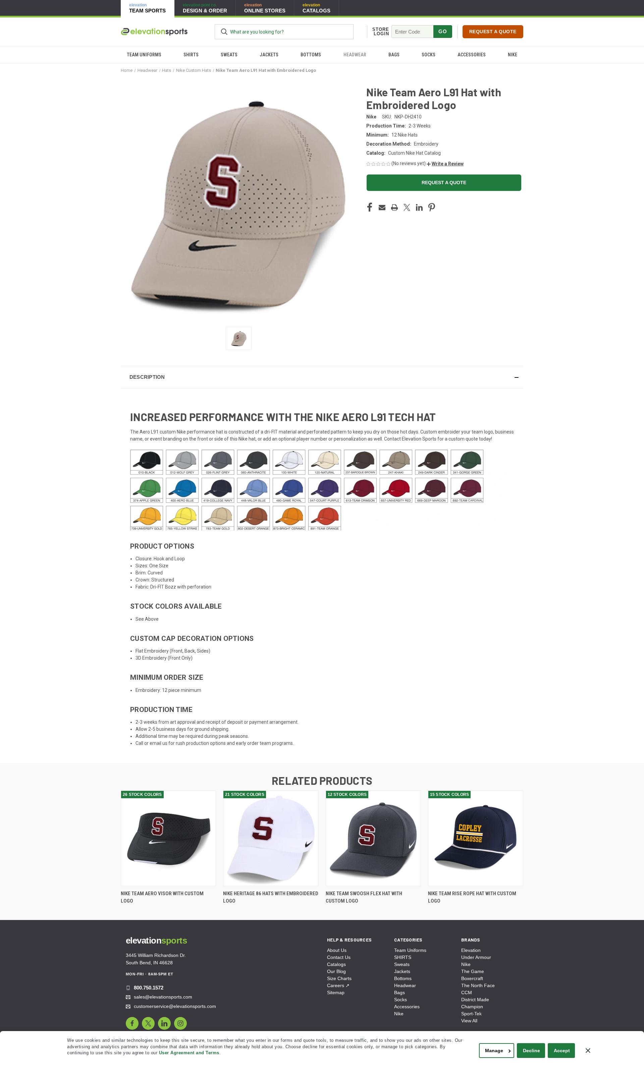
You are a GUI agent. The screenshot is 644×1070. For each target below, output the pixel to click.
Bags (393, 54)
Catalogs (336, 964)
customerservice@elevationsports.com (175, 1006)
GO (442, 31)
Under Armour (476, 957)
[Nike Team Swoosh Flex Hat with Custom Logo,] (373, 838)
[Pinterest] (431, 207)
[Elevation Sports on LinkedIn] (164, 1023)
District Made (475, 999)
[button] (445, 163)
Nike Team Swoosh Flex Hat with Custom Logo (364, 897)
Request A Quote (493, 31)
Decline (531, 1050)
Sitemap (335, 992)
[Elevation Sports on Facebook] (132, 1023)
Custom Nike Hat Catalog (414, 153)
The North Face (478, 985)
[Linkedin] (419, 207)
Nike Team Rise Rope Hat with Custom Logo (472, 897)
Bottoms (311, 54)
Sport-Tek (471, 1013)
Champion (472, 1006)
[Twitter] (407, 207)
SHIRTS (191, 54)
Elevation (471, 950)
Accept (562, 1050)
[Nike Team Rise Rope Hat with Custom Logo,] (475, 838)
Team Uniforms (144, 54)
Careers (338, 985)
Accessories (472, 54)
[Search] (224, 31)
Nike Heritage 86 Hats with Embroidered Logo (270, 897)
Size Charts (339, 978)
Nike (512, 54)
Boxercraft (472, 978)
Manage (494, 1050)
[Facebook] (369, 207)
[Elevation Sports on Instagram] (180, 1023)
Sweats (229, 54)
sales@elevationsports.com (163, 997)
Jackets (269, 54)
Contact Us (339, 957)
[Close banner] (588, 1050)
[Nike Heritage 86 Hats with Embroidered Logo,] (270, 838)
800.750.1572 (148, 987)
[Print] (394, 207)
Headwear (354, 54)
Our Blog (336, 971)
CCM (466, 992)
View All (469, 1020)
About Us (336, 950)
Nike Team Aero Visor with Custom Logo (162, 897)
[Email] (382, 207)
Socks (428, 54)
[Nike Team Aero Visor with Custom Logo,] (168, 838)
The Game (472, 971)
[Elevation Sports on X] (148, 1023)
